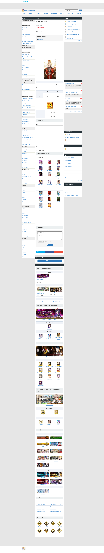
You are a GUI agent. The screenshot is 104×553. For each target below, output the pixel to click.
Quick (23, 208)
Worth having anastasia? (70, 174)
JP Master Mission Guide (27, 142)
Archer (23, 190)
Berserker (24, 201)
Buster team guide (40, 506)
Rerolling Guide (25, 130)
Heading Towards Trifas (26, 105)
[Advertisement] (52, 5)
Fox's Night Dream (26, 34)
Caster (23, 197)
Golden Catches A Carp (26, 43)
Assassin (24, 199)
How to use (40, 39)
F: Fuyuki (24, 151)
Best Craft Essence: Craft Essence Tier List (39, 15)
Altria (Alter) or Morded (69, 172)
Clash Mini (67, 192)
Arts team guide (53, 506)
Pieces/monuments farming (55, 504)
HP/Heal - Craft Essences (53, 15)
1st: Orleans (24, 153)
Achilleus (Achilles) (26, 89)
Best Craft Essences (26, 126)
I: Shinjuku (24, 171)
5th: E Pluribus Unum (26, 162)
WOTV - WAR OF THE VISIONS (71, 195)
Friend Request (25, 114)
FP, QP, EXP (24, 231)
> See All (80, 40)
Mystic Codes (53, 509)
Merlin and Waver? (68, 163)
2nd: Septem (24, 155)
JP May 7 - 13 (43, 301)
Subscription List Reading (27, 39)
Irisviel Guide (54, 13)
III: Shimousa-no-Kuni (26, 176)
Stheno (23, 65)
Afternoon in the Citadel (26, 107)
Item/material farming (41, 504)
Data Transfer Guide (41, 511)
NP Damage (24, 224)
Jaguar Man (24, 74)
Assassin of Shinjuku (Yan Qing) (27, 57)
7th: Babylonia (25, 167)
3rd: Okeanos (25, 158)
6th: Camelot (24, 165)
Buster (23, 213)
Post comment (49, 244)
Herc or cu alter (68, 177)
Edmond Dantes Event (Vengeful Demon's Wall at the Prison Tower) (71, 92)
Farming (38, 13)
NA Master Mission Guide (27, 139)
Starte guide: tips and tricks (42, 501)
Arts (23, 210)
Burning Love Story (26, 36)
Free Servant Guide (26, 144)
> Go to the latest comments (76, 111)
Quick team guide (40, 509)
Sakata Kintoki (25, 29)
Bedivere (24, 69)
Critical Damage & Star (58, 177)
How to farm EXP (53, 501)
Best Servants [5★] (26, 121)
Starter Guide (24, 132)
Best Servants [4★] (26, 123)
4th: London (24, 160)
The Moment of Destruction (27, 100)
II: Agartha (24, 174)
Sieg (23, 93)
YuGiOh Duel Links (68, 189)
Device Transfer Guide (69, 83)
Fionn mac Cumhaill (26, 62)
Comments (30, 13)
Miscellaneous (25, 233)
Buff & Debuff (24, 229)
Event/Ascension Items (69, 157)
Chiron (23, 91)
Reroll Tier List (70, 13)
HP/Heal (24, 220)
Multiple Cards (25, 215)
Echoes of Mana (68, 187)
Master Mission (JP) (41, 513)
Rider (23, 194)
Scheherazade (68, 160)
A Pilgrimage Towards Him (27, 98)
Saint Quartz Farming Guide (55, 511)
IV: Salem (24, 178)
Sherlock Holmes (25, 54)
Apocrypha (46, 13)
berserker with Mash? (69, 166)
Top (24, 13)
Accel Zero (62, 13)
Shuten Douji (24, 27)
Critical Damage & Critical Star (28, 226)
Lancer (23, 192)
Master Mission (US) (54, 513)
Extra (23, 204)
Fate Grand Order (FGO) (29, 10)
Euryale (23, 72)
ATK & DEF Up (25, 217)
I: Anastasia (24, 183)
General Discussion (26, 112)
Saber (23, 188)
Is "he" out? (67, 169)
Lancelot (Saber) (25, 60)
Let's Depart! (24, 103)
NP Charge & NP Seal (26, 222)
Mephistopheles (25, 76)
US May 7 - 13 (56, 301)
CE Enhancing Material (26, 236)
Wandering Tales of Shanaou (27, 41)
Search (80, 10)
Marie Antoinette (25, 67)
